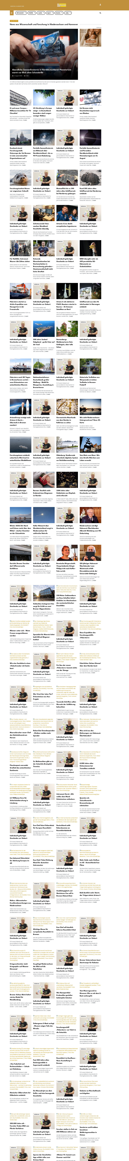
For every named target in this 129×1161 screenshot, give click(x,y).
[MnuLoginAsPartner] (100, 5)
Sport (49, 13)
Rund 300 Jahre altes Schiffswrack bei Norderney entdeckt (90, 191)
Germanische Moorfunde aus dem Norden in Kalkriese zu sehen (66, 420)
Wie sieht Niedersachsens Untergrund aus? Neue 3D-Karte (90, 420)
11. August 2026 (18, 76)
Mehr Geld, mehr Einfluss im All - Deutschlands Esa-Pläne (90, 862)
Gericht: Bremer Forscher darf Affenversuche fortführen (19, 566)
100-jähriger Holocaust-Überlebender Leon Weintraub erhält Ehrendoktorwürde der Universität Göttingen (89, 568)
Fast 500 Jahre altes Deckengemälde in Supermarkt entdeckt (41, 1062)
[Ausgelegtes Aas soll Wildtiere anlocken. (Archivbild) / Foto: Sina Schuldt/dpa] (44, 688)
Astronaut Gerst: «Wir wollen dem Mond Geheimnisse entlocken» (65, 796)
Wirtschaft (20, 13)
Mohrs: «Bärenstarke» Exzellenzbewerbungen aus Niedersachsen (20, 903)
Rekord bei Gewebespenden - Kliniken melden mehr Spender (44, 733)
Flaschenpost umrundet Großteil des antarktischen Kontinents (20, 768)
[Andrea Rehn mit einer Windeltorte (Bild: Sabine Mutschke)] (67, 137)
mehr (25, 120)
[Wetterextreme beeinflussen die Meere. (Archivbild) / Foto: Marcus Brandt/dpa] (20, 515)
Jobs (67, 13)
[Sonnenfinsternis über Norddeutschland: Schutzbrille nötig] (44, 54)
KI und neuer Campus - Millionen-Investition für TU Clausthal (20, 110)
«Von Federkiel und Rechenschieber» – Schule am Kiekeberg (19, 1066)
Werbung (60, 91)
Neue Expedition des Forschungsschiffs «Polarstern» (88, 635)
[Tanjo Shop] (90, 37)
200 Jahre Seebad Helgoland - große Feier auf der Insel (43, 342)
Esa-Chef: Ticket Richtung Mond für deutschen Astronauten (43, 862)
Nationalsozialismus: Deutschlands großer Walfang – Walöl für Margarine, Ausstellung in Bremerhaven (43, 382)
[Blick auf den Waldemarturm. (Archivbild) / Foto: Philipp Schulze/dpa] (67, 329)
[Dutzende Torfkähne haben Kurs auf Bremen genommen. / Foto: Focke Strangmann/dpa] (90, 366)
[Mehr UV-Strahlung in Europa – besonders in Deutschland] (44, 97)
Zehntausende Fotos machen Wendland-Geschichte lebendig (41, 226)
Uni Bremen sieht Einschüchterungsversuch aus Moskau (89, 110)
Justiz (40, 13)
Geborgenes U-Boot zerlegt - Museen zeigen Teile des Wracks (43, 1026)
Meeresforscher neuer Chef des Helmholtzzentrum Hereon (20, 735)
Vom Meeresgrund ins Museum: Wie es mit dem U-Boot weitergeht (90, 993)
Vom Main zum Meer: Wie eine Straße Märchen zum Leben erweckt (90, 458)
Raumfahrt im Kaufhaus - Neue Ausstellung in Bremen (66, 1060)
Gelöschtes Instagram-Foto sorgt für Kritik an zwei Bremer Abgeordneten (43, 606)
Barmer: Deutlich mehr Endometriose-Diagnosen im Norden (42, 493)
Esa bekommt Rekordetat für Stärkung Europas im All (19, 860)
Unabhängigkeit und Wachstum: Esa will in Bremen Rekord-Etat (64, 893)
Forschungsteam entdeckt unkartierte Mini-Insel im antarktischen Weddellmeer (20, 458)
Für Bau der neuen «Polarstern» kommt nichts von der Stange (66, 667)
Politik (31, 13)
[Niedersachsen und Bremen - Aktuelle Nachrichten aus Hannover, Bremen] (61, 5)
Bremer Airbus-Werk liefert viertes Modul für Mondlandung (20, 997)
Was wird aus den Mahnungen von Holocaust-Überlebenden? (90, 733)
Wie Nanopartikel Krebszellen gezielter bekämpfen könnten (64, 995)
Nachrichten (14, 21)
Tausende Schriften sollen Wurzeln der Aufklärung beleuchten (66, 704)
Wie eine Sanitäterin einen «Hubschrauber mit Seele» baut (20, 666)
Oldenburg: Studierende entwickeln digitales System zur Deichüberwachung (67, 458)
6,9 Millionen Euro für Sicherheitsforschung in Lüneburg (19, 800)
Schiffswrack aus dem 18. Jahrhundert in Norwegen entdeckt (90, 304)
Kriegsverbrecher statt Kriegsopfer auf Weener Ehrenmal (19, 966)
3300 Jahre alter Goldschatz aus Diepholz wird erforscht (65, 493)
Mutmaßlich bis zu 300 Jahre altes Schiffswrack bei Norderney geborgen (65, 191)
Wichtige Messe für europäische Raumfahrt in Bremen (43, 932)
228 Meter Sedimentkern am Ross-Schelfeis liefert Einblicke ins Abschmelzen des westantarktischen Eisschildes (66, 600)
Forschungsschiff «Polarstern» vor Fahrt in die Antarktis (66, 1030)
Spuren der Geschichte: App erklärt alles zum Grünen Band (42, 1157)
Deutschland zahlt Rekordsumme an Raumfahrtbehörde (63, 828)
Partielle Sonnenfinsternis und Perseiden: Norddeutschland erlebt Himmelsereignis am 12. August (90, 153)
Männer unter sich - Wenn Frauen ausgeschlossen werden (20, 633)
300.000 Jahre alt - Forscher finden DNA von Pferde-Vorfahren (19, 1126)
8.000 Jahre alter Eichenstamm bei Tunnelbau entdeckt (87, 766)
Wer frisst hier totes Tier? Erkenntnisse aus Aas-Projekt (43, 696)
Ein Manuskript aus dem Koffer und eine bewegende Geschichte (43, 1093)
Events (58, 13)
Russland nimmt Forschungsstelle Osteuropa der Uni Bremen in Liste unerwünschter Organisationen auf (20, 153)
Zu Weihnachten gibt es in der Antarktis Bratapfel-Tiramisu (43, 764)
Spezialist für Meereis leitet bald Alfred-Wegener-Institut (43, 637)
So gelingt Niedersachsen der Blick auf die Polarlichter (43, 966)
